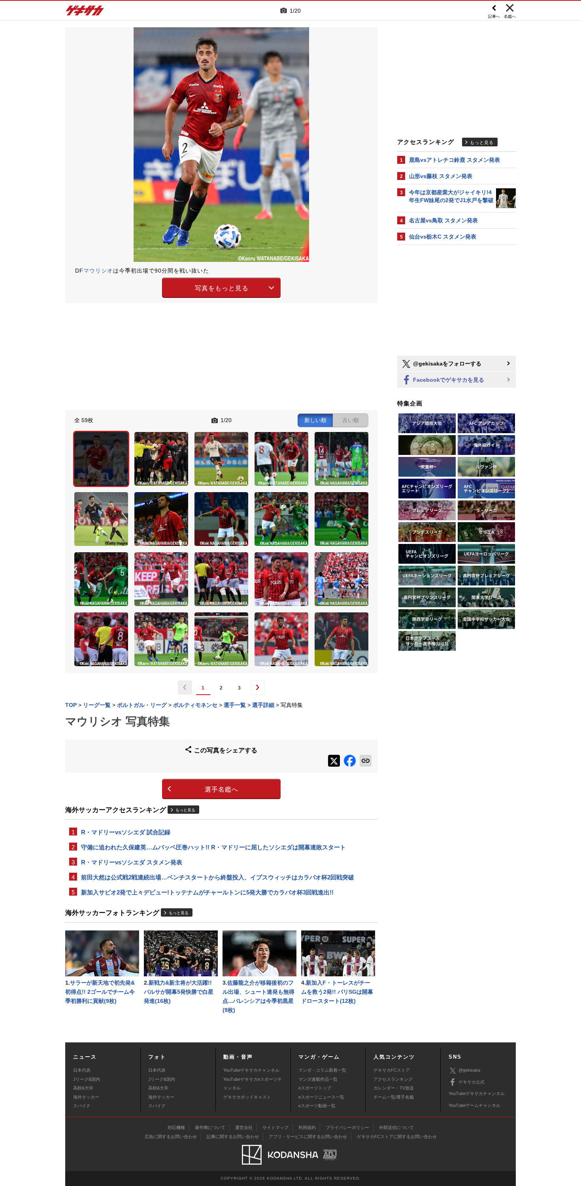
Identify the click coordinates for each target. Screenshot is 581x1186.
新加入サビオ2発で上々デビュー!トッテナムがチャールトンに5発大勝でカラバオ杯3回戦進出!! (207, 892)
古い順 (350, 420)
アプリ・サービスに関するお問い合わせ (308, 1136)
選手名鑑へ (221, 789)
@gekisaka (469, 1070)
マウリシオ (98, 270)
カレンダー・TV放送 (394, 1088)
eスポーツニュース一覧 (321, 1097)
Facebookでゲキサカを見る (447, 380)
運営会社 (244, 1127)
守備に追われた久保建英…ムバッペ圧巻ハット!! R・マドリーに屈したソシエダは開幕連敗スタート (213, 847)
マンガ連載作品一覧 (318, 1079)
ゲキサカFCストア (392, 1070)
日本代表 (82, 1070)
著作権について (210, 1127)
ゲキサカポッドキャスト (247, 1097)
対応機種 (176, 1127)
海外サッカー (86, 1097)
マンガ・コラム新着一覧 (322, 1070)
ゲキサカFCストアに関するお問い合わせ (397, 1136)
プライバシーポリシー (347, 1127)
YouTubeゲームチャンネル (474, 1105)
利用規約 (307, 1127)
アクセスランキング (393, 1079)
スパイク (82, 1105)
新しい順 (315, 420)
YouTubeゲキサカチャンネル (251, 1070)
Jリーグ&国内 (86, 1079)
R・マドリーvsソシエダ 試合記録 (125, 832)
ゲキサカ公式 (471, 1082)
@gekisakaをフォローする (446, 363)
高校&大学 (83, 1088)
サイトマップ (275, 1127)
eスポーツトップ (314, 1088)
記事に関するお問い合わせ (233, 1136)
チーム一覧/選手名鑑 (394, 1097)
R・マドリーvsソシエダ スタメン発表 (131, 862)
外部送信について (396, 1127)
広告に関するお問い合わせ (171, 1136)
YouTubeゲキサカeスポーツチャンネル (252, 1083)
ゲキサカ (85, 13)
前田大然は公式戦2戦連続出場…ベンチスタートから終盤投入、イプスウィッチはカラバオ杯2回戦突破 (217, 877)
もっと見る (185, 810)
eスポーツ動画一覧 (317, 1105)
